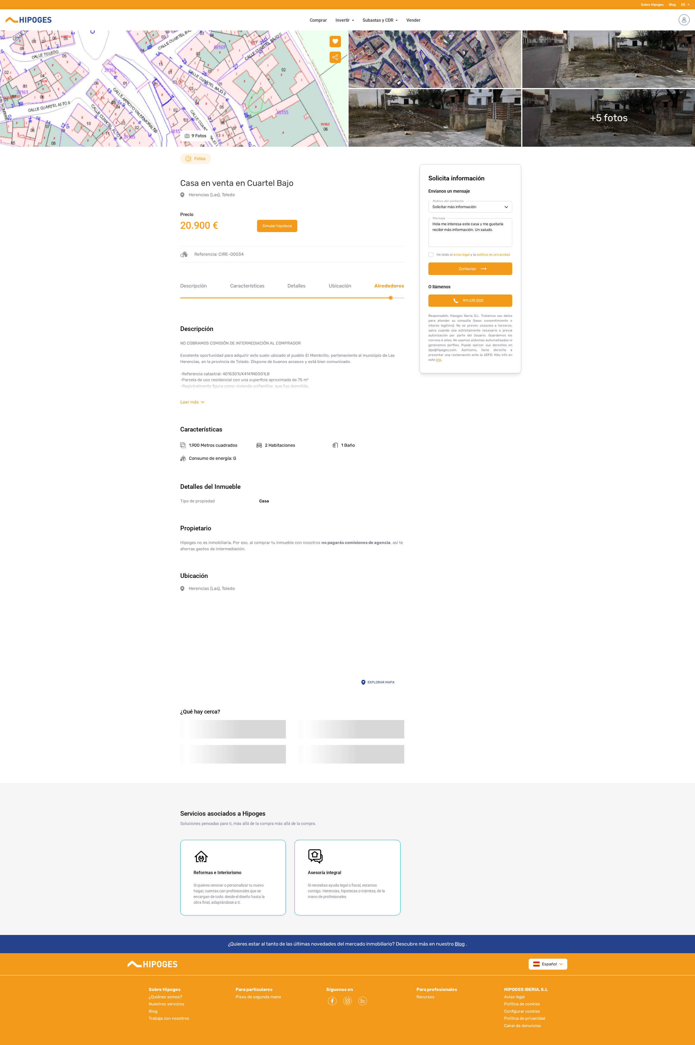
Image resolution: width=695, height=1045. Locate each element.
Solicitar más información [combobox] (454, 207)
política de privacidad (493, 254)
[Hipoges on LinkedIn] (363, 1001)
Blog (672, 5)
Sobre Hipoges (652, 5)
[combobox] (545, 964)
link (438, 360)
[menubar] (365, 19)
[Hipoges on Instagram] (347, 1001)
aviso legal (461, 254)
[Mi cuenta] (684, 19)
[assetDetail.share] (335, 57)
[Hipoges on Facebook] (332, 1001)
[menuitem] (318, 20)
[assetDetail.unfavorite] (335, 41)
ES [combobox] (683, 4)
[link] (277, 226)
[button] (687, 4)
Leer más (189, 402)
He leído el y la (473, 254)
